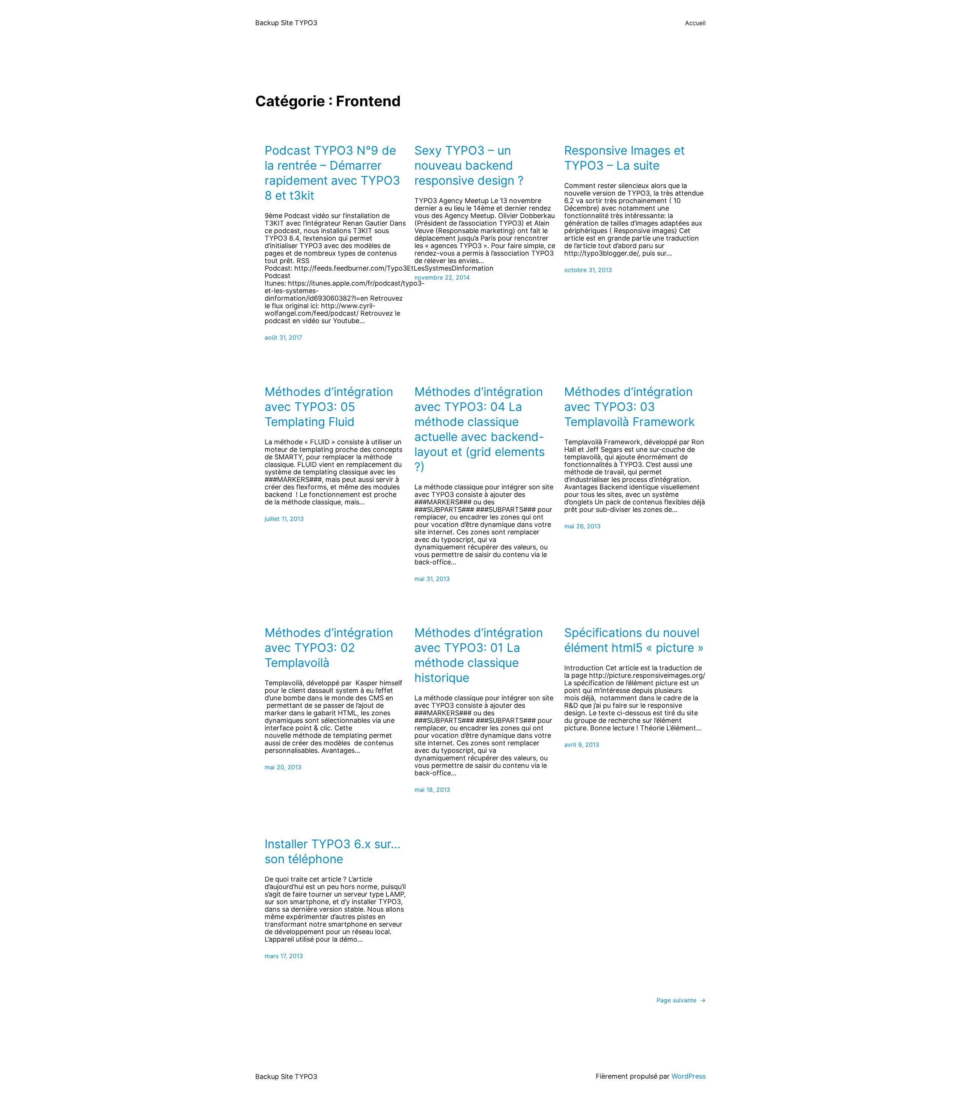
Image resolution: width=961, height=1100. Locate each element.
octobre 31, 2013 (588, 270)
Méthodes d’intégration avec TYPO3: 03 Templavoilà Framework (629, 406)
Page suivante (681, 1000)
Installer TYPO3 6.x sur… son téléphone (333, 851)
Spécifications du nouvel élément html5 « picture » (634, 640)
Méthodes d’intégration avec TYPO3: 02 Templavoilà (329, 647)
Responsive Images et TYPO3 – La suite (624, 158)
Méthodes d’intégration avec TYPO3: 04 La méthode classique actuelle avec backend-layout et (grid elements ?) (479, 429)
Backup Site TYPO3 (286, 23)
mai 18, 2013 (432, 789)
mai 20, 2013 (283, 767)
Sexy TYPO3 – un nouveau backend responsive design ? (469, 165)
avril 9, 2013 (581, 744)
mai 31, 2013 (432, 578)
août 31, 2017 (283, 337)
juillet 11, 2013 (284, 518)
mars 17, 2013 (284, 956)
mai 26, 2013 (582, 526)
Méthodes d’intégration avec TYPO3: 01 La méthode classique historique (478, 655)
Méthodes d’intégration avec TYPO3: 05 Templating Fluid (329, 406)
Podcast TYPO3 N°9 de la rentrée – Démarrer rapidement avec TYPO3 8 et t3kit (332, 173)
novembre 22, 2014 (442, 277)
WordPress (689, 1076)
